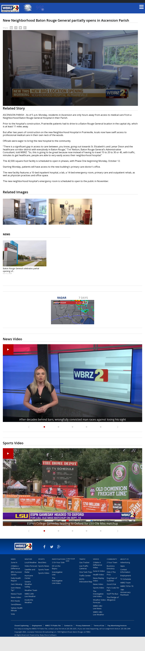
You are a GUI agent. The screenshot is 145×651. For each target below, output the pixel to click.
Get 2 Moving (16, 584)
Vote (13, 614)
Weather (28, 559)
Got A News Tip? (16, 589)
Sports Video (43, 573)
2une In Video (99, 571)
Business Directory (111, 567)
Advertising (125, 562)
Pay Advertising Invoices (117, 625)
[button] (70, 68)
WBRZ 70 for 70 (126, 586)
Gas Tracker (84, 562)
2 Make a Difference (15, 567)
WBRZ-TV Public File (53, 625)
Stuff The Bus (112, 593)
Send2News (16, 604)
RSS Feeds (15, 601)
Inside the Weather (29, 601)
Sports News (43, 566)
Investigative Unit (57, 573)
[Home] (10, 8)
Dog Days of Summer (112, 579)
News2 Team (16, 593)
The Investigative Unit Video (57, 580)
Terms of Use (99, 625)
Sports (41, 559)
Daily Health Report (16, 579)
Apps (122, 566)
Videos (96, 559)
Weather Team (31, 590)
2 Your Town (112, 562)
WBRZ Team (125, 582)
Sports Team (43, 569)
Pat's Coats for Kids (113, 589)
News (13, 559)
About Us (124, 559)
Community (112, 559)
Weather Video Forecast (99, 601)
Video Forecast (31, 566)
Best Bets (42, 562)
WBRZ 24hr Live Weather (30, 595)
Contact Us (68, 625)
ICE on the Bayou (56, 567)
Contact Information (125, 570)
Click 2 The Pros (111, 573)
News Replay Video (98, 579)
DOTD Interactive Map (85, 580)
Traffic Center (85, 575)
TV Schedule (125, 579)
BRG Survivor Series (16, 573)
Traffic (82, 559)
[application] (70, 68)
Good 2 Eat (111, 584)
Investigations (58, 559)
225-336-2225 (71, 629)
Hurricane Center (29, 576)
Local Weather (31, 562)
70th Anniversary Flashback (125, 592)
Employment (125, 575)
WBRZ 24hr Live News (97, 607)
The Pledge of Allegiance (113, 598)
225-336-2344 (125, 629)
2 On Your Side (58, 562)
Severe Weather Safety (28, 584)
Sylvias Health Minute (17, 609)
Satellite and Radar (30, 570)
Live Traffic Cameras (83, 567)
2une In (14, 562)
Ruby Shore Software (48, 635)
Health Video (98, 574)
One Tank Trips (85, 572)
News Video (16, 597)
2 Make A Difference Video (97, 565)
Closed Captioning (21, 625)
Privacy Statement (83, 625)
